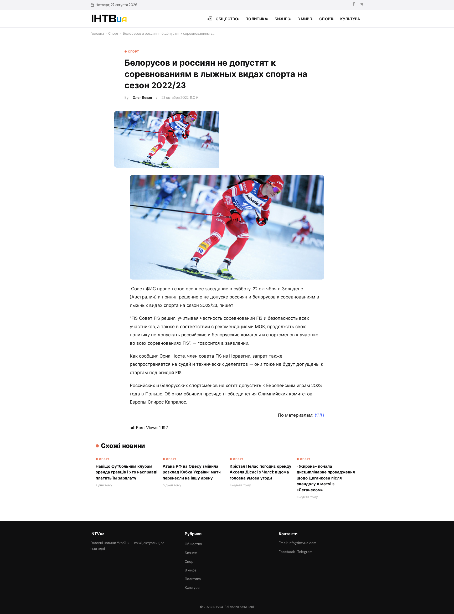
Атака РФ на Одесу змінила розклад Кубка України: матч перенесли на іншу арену (192, 472)
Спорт (326, 19)
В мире (304, 19)
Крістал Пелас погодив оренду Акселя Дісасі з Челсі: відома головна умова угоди (260, 472)
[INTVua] (108, 19)
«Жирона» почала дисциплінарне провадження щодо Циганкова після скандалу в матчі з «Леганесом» (326, 478)
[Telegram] (361, 5)
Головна (97, 33)
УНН (319, 415)
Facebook (287, 552)
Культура (350, 19)
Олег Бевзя (142, 97)
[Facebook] (354, 5)
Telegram (304, 552)
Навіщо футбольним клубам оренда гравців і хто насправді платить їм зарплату (126, 472)
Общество (227, 19)
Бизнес (282, 19)
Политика (256, 19)
